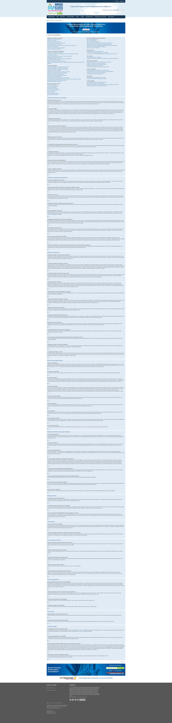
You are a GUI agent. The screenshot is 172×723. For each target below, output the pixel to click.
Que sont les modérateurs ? (92, 40)
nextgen (64, 706)
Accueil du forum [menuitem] (51, 16)
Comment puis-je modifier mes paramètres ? (55, 52)
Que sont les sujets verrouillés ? (53, 93)
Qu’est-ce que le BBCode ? (52, 84)
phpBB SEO (54, 712)
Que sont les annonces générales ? (53, 89)
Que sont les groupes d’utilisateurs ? (93, 41)
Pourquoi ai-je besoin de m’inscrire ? (54, 39)
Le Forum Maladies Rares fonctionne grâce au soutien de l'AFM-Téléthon (96, 678)
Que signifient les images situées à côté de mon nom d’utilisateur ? (59, 58)
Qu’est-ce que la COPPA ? (52, 40)
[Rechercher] (121, 10)
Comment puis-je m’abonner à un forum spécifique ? (96, 72)
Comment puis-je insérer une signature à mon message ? (57, 69)
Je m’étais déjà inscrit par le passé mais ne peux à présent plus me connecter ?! (61, 45)
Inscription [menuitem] (117, 1)
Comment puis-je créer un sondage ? (54, 70)
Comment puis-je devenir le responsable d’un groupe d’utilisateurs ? (99, 44)
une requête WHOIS (72, 646)
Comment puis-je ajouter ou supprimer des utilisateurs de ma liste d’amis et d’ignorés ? (103, 58)
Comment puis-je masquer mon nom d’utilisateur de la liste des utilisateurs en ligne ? (62, 53)
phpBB (53, 705)
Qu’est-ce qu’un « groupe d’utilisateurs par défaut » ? (96, 46)
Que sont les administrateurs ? (92, 39)
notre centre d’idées (111, 637)
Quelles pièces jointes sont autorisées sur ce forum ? (96, 77)
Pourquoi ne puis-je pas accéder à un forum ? (55, 74)
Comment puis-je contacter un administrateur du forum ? (97, 85)
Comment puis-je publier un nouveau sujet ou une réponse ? (58, 66)
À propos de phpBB (83, 631)
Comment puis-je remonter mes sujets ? (54, 81)
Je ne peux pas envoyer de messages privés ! (95, 51)
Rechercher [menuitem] (62, 16)
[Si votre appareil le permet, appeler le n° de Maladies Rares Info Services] (115, 668)
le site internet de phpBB (51, 214)
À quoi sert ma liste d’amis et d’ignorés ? (94, 57)
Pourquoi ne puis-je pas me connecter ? (54, 44)
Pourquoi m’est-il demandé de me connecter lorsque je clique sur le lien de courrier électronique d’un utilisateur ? (65, 63)
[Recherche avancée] (123, 10)
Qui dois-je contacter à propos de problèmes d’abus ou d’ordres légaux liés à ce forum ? (103, 84)
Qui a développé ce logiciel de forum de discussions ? (96, 82)
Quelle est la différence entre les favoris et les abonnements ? (98, 70)
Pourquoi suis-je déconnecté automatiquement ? (56, 47)
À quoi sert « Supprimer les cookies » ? (54, 49)
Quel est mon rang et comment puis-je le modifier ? (56, 61)
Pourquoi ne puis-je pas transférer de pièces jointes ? (57, 75)
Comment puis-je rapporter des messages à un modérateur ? (58, 77)
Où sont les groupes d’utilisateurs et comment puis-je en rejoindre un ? (100, 43)
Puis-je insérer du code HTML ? (53, 86)
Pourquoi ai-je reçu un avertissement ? (54, 76)
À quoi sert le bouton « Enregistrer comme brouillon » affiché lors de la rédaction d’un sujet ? (64, 79)
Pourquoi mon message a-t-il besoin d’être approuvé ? (57, 80)
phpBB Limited (76, 630)
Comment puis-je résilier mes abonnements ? (95, 73)
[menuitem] (70, 16)
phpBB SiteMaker (50, 710)
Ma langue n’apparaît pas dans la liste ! (54, 57)
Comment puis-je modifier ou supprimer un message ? (57, 68)
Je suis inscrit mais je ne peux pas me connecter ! (56, 43)
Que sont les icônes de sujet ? (52, 94)
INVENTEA (60, 706)
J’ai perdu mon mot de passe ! (52, 46)
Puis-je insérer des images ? (52, 88)
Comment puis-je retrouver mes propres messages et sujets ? (98, 66)
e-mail (113, 670)
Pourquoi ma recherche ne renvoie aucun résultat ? (96, 63)
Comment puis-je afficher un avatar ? (54, 59)
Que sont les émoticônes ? (52, 87)
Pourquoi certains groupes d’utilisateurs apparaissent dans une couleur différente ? (102, 45)
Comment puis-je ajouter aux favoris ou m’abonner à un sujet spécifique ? (100, 71)
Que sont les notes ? (51, 92)
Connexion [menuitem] (122, 1)
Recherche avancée (51, 687)
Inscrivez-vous (86, 29)
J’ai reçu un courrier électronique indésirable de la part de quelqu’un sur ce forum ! (102, 53)
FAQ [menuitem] (57, 16)
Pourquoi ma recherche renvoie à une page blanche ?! (97, 64)
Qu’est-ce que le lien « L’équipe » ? (93, 47)
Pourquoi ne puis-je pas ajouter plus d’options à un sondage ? (58, 71)
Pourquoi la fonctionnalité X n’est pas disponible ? (96, 83)
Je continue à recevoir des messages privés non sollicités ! (97, 52)
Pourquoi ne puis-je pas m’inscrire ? (54, 41)
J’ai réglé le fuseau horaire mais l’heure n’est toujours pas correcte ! (59, 56)
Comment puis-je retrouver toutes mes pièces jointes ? (97, 78)
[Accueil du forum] (56, 7)
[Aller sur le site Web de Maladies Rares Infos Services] (115, 673)
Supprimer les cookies (52, 690)
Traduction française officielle (52, 708)
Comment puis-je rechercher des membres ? (95, 65)
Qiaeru (59, 708)
